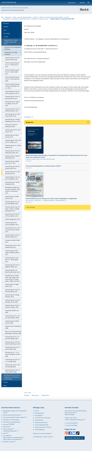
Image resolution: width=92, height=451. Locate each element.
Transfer (66, 17)
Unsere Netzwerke (72, 423)
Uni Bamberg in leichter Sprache (43, 437)
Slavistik (41, 17)
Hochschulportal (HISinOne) (11, 415)
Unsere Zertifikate (71, 425)
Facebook (70, 433)
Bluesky (73, 433)
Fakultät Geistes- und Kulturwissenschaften (14, 8)
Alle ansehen (31, 207)
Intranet (5, 424)
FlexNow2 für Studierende (11, 420)
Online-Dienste (7, 429)
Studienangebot (40, 429)
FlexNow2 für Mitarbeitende (11, 422)
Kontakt (26, 395)
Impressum (35, 395)
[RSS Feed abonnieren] (88, 122)
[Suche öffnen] (88, 2)
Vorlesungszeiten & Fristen (43, 427)
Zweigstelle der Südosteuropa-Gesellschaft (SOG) (16, 19)
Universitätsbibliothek (41, 425)
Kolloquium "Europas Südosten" (40, 19)
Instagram (66, 433)
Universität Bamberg (8, 2)
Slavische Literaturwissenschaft (12, 10)
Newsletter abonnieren (73, 438)
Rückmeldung (39, 420)
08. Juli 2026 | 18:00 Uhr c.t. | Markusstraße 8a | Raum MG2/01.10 (46, 200)
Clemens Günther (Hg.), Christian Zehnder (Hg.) (40, 159)
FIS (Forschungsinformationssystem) (14, 417)
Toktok (77, 433)
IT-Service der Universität (42, 418)
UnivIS (5, 433)
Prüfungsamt (39, 415)
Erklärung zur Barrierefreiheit (42, 433)
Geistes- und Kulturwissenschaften (22, 17)
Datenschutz (45, 395)
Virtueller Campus (8, 442)
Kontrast (72, 2)
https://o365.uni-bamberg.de (12, 439)
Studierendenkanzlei (41, 422)
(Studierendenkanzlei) (10, 431)
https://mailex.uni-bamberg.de (12, 437)
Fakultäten (8, 17)
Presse (37, 411)
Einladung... (28, 117)
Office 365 (6, 427)
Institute (35, 17)
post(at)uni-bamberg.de (76, 420)
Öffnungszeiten (39, 413)
